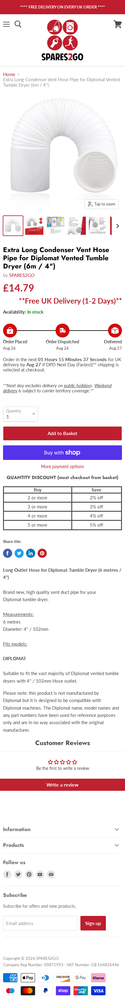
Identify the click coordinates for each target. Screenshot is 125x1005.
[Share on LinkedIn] (30, 553)
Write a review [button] (62, 784)
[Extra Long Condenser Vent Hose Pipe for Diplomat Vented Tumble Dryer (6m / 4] (13, 225)
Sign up (93, 923)
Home (9, 74)
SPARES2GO (22, 275)
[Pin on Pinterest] (42, 553)
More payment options (62, 466)
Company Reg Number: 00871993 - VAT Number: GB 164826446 (61, 964)
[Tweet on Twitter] (19, 553)
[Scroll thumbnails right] (116, 226)
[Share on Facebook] (7, 553)
